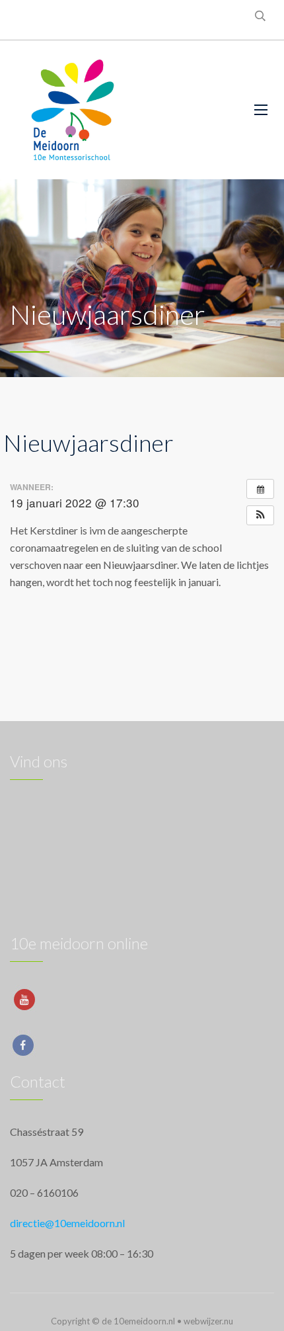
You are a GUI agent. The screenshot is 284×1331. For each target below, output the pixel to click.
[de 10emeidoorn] (72, 109)
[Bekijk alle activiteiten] (260, 489)
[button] (260, 515)
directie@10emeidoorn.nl (67, 1223)
